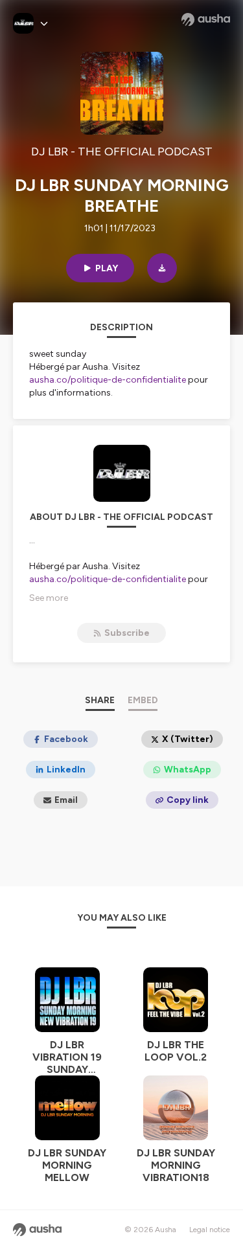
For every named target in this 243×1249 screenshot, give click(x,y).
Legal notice (209, 1229)
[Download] (162, 268)
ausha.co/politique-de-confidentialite (107, 379)
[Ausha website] (205, 19)
